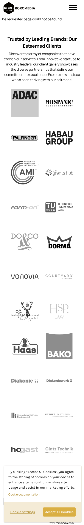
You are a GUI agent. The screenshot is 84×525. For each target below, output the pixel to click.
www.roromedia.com (62, 523)
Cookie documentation (23, 494)
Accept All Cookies (59, 512)
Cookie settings (22, 512)
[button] (73, 8)
